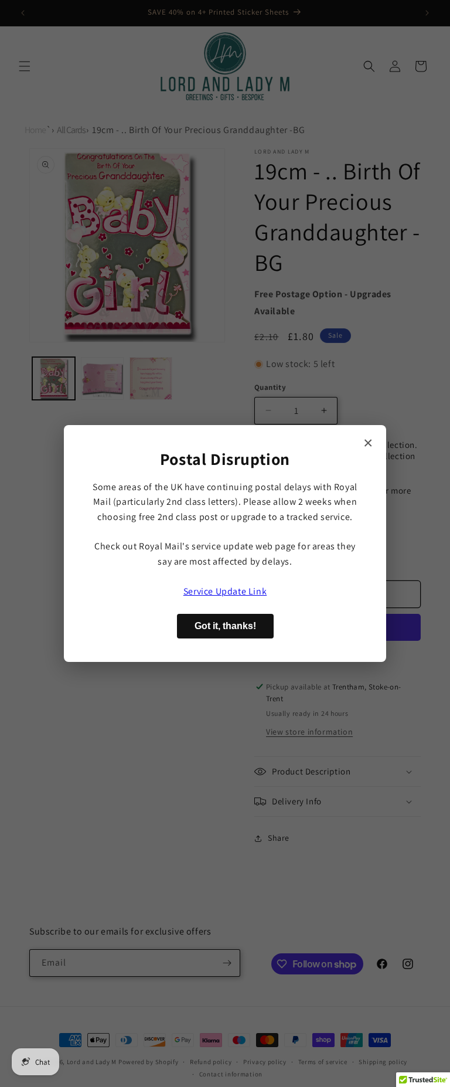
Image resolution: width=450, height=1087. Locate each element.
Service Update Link (225, 591)
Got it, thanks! (225, 626)
